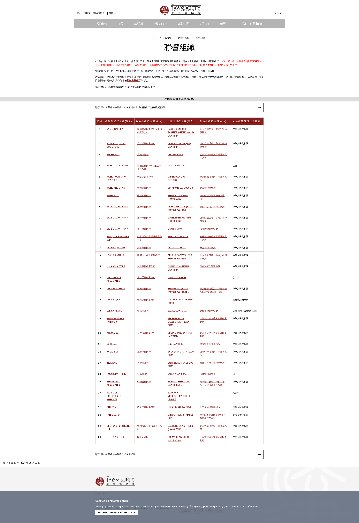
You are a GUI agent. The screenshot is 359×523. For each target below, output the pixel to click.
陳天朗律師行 (144, 437)
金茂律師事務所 (208, 187)
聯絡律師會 (99, 13)
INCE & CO (112, 362)
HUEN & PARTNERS (116, 374)
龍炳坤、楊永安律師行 (148, 255)
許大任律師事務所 (146, 407)
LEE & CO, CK (113, 299)
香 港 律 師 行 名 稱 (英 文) (118, 121)
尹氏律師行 (143, 154)
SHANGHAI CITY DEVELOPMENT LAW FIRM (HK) (178, 322)
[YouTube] (261, 23)
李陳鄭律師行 (144, 288)
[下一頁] (259, 108)
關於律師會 (102, 23)
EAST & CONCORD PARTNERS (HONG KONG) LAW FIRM (181, 132)
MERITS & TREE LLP (178, 236)
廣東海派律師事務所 (210, 266)
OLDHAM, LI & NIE (116, 247)
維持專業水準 (160, 23)
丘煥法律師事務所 (146, 333)
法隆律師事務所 (208, 374)
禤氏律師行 (143, 374)
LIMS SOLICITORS (116, 266)
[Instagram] (254, 23)
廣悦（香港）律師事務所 (212, 206)
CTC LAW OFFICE (115, 437)
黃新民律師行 (144, 187)
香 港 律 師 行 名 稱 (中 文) (149, 121)
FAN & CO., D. (113, 415)
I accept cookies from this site (116, 512)
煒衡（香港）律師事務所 (212, 362)
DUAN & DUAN (175, 228)
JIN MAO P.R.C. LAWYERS (181, 187)
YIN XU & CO (113, 154)
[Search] (244, 23)
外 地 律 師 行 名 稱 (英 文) (180, 121)
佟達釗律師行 (144, 195)
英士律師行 (143, 362)
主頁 (153, 37)
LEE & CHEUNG (114, 310)
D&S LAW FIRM (175, 344)
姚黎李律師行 (144, 351)
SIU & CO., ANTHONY (117, 206)
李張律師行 (143, 310)
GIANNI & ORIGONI (177, 277)
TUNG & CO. (113, 195)
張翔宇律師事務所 (209, 310)
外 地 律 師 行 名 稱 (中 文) (213, 121)
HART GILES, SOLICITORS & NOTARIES (114, 396)
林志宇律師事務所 (146, 266)
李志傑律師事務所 (146, 299)
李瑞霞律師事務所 (146, 277)
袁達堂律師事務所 (146, 143)
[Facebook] (250, 23)
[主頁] (195, 9)
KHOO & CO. (113, 333)
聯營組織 (200, 37)
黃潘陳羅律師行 (145, 176)
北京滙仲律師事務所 (210, 407)
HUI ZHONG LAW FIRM (179, 407)
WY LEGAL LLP (175, 154)
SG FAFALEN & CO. (177, 374)
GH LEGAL (112, 407)
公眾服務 (204, 23)
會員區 (223, 23)
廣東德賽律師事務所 (210, 344)
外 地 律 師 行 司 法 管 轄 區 (246, 121)
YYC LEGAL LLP (115, 129)
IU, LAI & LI (112, 351)
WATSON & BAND (177, 247)
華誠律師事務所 (208, 247)
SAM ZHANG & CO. (177, 310)
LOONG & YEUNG (115, 255)
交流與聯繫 (183, 23)
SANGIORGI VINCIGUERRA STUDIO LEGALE (179, 396)
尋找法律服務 (84, 13)
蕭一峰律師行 (144, 206)
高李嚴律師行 (144, 247)
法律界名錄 (183, 37)
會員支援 (138, 23)
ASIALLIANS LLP (176, 165)
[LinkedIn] (257, 23)
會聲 (121, 23)
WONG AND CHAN (116, 187)
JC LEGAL (112, 344)
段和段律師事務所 (209, 228)
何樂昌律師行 (144, 381)
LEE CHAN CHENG (116, 288)
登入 (279, 13)
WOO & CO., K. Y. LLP (117, 165)
